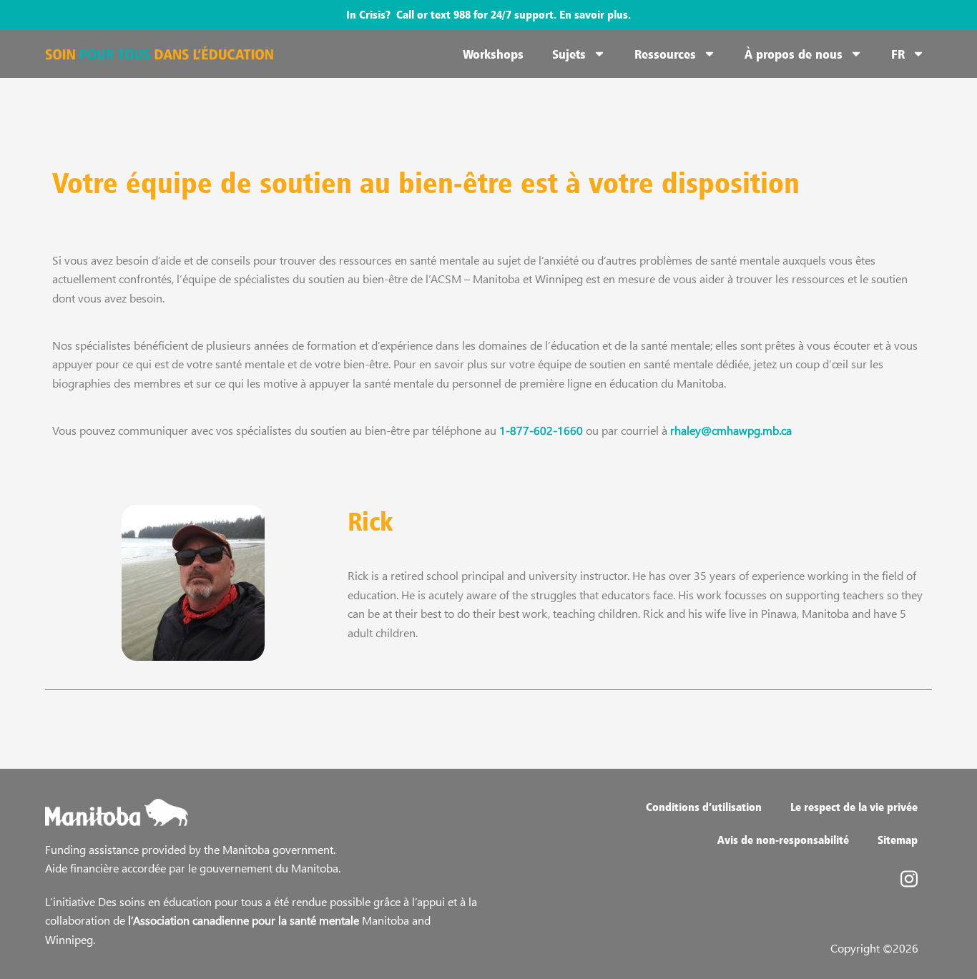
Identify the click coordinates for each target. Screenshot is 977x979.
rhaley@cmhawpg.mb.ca (731, 430)
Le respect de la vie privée (854, 807)
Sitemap (898, 839)
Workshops (493, 54)
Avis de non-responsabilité (783, 839)
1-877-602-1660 (541, 430)
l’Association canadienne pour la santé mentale (243, 920)
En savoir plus (593, 14)
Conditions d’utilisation (704, 807)
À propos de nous (794, 54)
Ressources (665, 54)
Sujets (569, 54)
